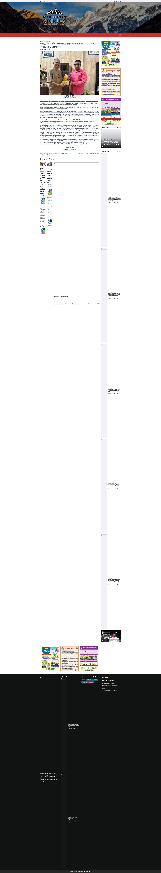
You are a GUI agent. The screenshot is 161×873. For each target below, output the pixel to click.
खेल (57, 35)
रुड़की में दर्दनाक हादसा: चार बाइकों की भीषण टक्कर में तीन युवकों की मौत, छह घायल (73, 821)
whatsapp (96, 35)
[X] (66, 97)
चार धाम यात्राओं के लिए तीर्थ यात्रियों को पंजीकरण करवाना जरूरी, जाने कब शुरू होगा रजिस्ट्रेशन (49, 176)
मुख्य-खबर (47, 41)
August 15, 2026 (109, 146)
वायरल (78, 35)
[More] (75, 97)
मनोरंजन (61, 35)
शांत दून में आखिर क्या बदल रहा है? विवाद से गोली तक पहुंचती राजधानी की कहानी (73, 725)
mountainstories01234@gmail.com (110, 690)
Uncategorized (71, 817)
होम (41, 35)
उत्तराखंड (41, 41)
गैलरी (73, 35)
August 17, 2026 (115, 202)
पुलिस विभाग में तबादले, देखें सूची (61, 296)
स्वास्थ (69, 35)
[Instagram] (73, 97)
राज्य (52, 35)
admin (42, 49)
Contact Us (84, 35)
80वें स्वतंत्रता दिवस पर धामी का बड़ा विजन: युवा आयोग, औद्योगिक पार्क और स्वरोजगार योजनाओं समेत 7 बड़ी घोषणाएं (110, 142)
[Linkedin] (68, 97)
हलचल (117, 197)
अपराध (69, 721)
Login (90, 35)
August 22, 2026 (75, 728)
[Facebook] (64, 97)
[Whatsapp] (71, 97)
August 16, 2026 (115, 393)
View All (118, 127)
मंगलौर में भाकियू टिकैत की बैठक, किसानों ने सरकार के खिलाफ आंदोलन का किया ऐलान (114, 390)
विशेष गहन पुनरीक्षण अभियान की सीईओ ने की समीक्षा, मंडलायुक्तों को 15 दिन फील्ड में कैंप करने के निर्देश (114, 199)
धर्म (65, 35)
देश (45, 35)
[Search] (120, 35)
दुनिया (48, 35)
